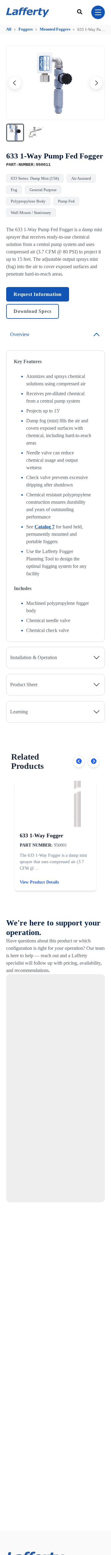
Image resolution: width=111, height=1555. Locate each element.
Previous (79, 761)
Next (94, 761)
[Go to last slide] (15, 83)
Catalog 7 (45, 526)
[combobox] (80, 12)
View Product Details (39, 882)
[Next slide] (96, 83)
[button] (15, 133)
